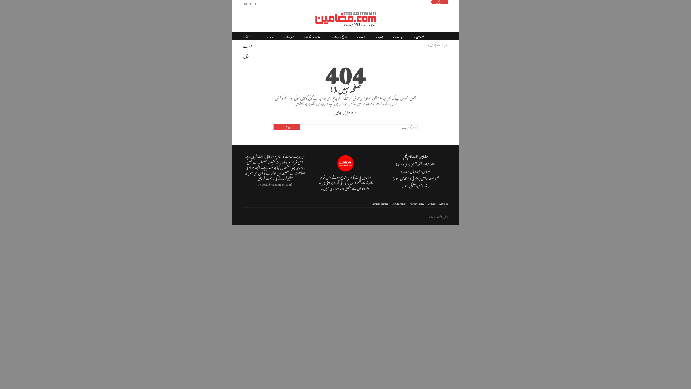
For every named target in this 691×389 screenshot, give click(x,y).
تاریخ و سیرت (340, 36)
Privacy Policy (417, 203)
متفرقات (290, 36)
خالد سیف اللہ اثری (423, 163)
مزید (271, 36)
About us (443, 203)
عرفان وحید (423, 171)
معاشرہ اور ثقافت (312, 36)
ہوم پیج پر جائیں (344, 112)
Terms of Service (379, 203)
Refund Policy (399, 203)
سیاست (399, 36)
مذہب (362, 36)
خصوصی (420, 36)
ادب (380, 36)
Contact (431, 203)
